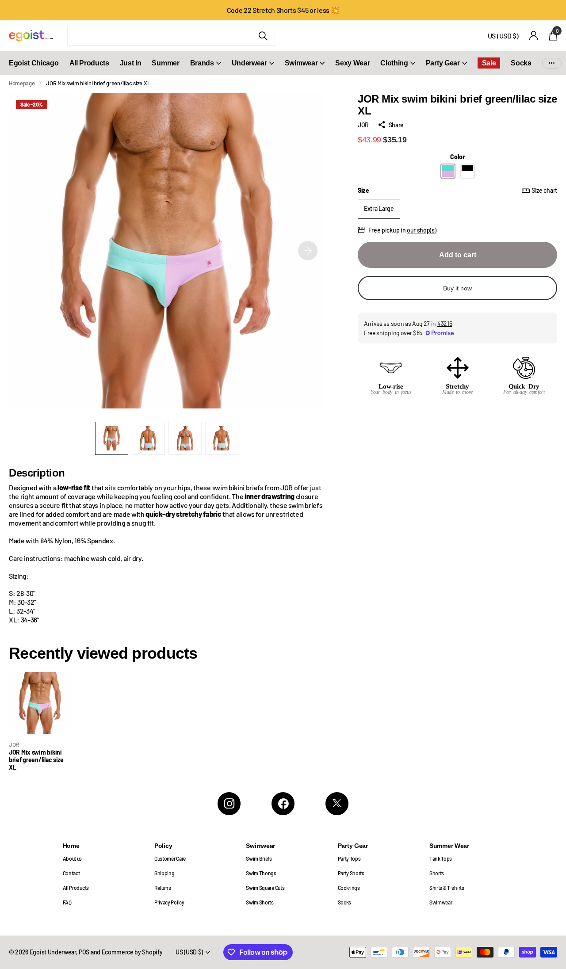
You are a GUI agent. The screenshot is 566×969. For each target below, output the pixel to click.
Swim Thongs (261, 873)
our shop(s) (421, 230)
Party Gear (443, 63)
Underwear (249, 63)
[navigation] (111, 438)
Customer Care (170, 858)
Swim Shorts (260, 902)
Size (457, 190)
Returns (162, 888)
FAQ (67, 902)
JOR (363, 125)
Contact (71, 873)
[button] (308, 250)
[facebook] (283, 803)
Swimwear (301, 63)
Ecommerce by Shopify (132, 952)
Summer (165, 63)
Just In (131, 63)
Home (71, 845)
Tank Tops (440, 858)
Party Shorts (351, 873)
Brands (202, 63)
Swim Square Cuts (265, 888)
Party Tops (349, 858)
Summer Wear (449, 845)
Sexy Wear (352, 63)
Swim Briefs (259, 858)
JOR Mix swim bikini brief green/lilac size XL (36, 760)
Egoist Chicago (34, 63)
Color (457, 156)
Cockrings (349, 888)
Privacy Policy (169, 902)
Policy (163, 845)
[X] (336, 803)
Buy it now (457, 288)
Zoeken (263, 36)
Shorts (436, 873)
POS (84, 952)
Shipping (164, 873)
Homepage (21, 83)
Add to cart (457, 255)
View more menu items (552, 63)
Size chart (544, 190)
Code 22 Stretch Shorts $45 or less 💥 (283, 10)
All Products (89, 63)
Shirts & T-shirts (446, 888)
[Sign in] (534, 36)
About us (72, 858)
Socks (521, 63)
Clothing (394, 63)
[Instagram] (229, 803)
